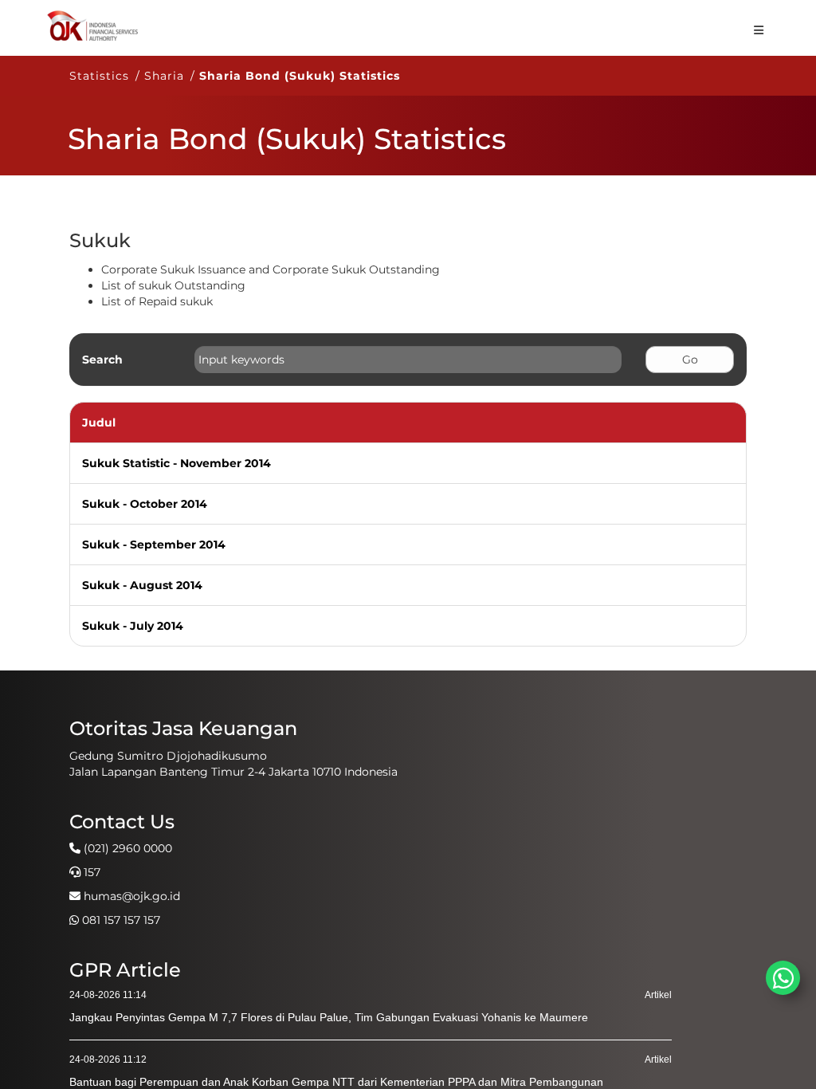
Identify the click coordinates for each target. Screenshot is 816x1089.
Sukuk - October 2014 (144, 504)
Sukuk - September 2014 (154, 544)
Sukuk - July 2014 (132, 626)
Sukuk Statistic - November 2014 (176, 463)
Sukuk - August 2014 (142, 585)
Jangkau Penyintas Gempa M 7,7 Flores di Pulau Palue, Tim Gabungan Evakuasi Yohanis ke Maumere (328, 1017)
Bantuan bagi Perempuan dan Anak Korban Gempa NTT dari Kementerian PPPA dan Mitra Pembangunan (336, 1081)
